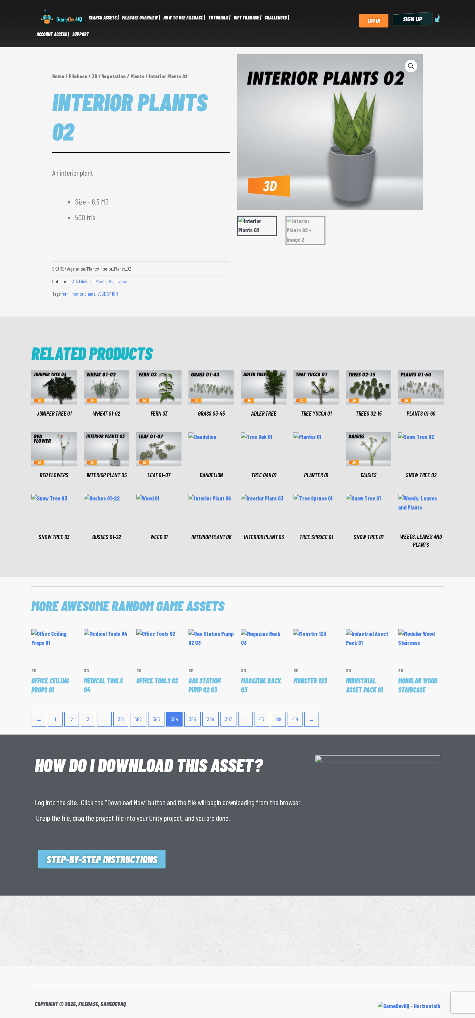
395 (192, 719)
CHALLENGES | (277, 18)
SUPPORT (80, 34)
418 (278, 719)
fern (65, 294)
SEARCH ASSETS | (104, 18)
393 (156, 719)
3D (94, 76)
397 (228, 719)
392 (138, 719)
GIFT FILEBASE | (247, 18)
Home (58, 76)
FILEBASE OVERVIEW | (141, 18)
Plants (137, 76)
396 (210, 719)
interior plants (83, 294)
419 (295, 719)
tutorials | (219, 18)
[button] (411, 66)
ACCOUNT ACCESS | (53, 34)
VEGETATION (107, 294)
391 (121, 719)
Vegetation (114, 76)
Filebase (78, 76)
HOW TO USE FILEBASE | (184, 18)
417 (262, 719)
